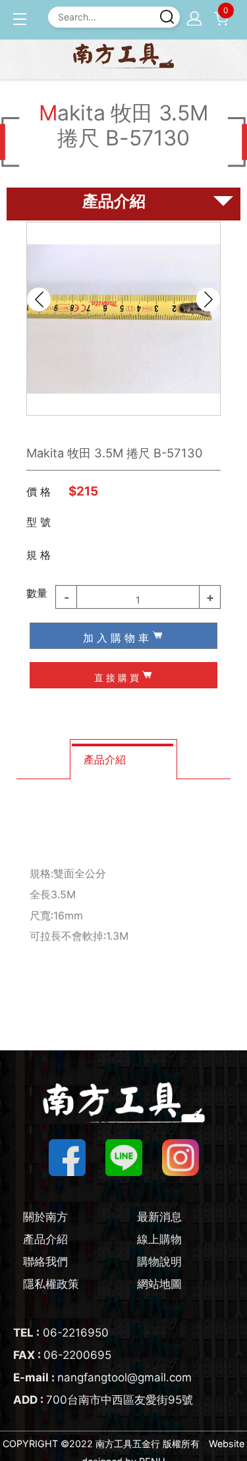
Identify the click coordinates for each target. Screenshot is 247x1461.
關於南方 (45, 1216)
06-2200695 (62, 1355)
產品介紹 (45, 1239)
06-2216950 (61, 1332)
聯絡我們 (45, 1261)
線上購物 (159, 1239)
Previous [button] (39, 299)
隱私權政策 (51, 1284)
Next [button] (208, 299)
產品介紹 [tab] (105, 759)
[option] (123, 318)
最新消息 (159, 1216)
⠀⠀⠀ (89, 553)
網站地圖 (159, 1284)
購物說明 (159, 1261)
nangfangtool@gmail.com (102, 1377)
